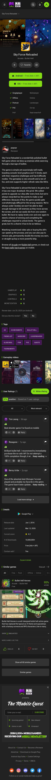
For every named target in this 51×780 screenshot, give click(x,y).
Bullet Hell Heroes (21, 580)
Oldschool (8, 342)
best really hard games (15, 247)
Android (27, 75)
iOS (27, 83)
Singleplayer (17, 93)
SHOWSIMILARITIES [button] (9, 633)
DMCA (32, 761)
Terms (26, 761)
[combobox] (12, 408)
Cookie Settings (34, 756)
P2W (19, 342)
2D (5, 330)
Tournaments (9, 349)
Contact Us (21, 747)
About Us (11, 747)
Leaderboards (36, 336)
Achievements (16, 330)
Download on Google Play (30, 752)
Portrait (16, 103)
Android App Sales (18, 756)
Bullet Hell (29, 58)
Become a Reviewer (35, 747)
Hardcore (21, 336)
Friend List (8, 336)
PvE (14, 108)
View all (42, 567)
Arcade (20, 58)
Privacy (19, 761)
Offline (15, 98)
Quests (37, 342)
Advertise (14, 752)
